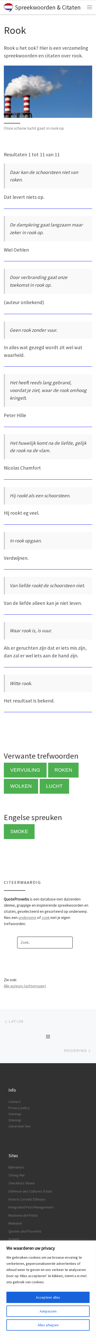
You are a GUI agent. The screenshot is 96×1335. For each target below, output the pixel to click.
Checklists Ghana (21, 1183)
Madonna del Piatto (23, 1215)
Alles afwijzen (48, 1325)
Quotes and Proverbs (24, 1231)
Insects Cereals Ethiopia (26, 1199)
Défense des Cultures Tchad (30, 1191)
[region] (48, 1287)
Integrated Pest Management (31, 1207)
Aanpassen (48, 1311)
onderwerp (27, 917)
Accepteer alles (48, 1297)
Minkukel (15, 1223)
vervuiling (25, 770)
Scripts (13, 1239)
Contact (14, 1101)
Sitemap (14, 1114)
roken (63, 770)
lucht (54, 786)
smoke (19, 831)
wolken (21, 786)
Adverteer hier (19, 1126)
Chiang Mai (16, 1175)
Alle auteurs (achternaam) (25, 986)
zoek (46, 917)
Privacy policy (19, 1107)
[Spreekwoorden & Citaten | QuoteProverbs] (8, 7)
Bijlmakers (16, 1167)
